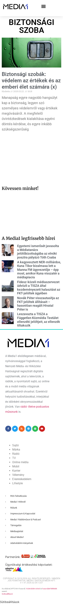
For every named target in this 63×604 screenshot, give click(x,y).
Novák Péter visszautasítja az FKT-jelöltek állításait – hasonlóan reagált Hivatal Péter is (38, 303)
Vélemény (18, 475)
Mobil (15, 466)
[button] (43, 6)
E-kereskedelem (21, 479)
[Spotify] (35, 429)
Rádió (15, 453)
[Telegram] (28, 429)
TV (14, 458)
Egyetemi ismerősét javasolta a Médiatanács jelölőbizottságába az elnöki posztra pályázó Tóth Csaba (38, 251)
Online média (20, 462)
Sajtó (15, 445)
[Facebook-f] (8, 429)
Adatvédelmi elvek (33, 589)
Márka (16, 449)
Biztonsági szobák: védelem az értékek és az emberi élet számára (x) (31, 80)
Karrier (16, 470)
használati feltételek (49, 589)
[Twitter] (15, 429)
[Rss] (22, 429)
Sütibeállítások (7, 594)
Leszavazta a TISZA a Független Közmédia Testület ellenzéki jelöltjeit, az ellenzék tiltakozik (38, 319)
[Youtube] (42, 429)
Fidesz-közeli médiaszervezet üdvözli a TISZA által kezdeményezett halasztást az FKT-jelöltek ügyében (38, 287)
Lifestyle (17, 483)
